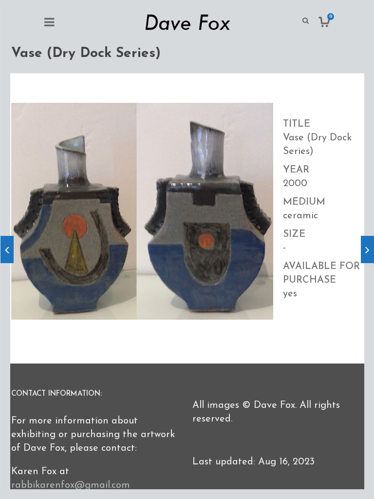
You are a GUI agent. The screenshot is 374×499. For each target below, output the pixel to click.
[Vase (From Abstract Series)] (7, 249)
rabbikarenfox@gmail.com (70, 485)
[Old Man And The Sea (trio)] (367, 249)
